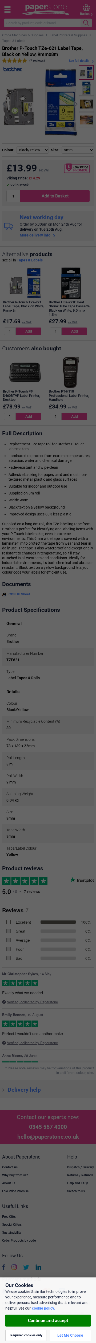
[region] (48, 1310)
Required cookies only (26, 1335)
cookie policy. (43, 1308)
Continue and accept (48, 1320)
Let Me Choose (70, 1335)
